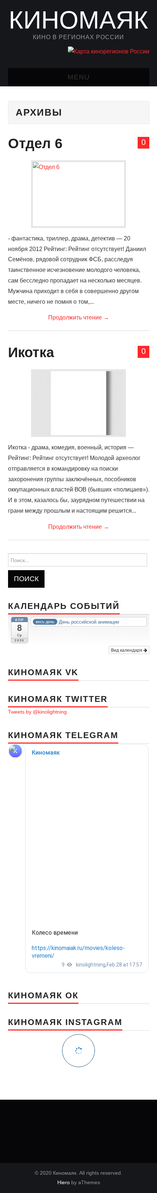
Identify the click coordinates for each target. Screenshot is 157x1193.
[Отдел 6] (78, 194)
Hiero (63, 1182)
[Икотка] (78, 403)
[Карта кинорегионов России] (108, 51)
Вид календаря (127, 650)
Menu (79, 77)
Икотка (31, 352)
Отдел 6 (35, 143)
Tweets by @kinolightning (37, 712)
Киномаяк (78, 20)
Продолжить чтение (78, 317)
